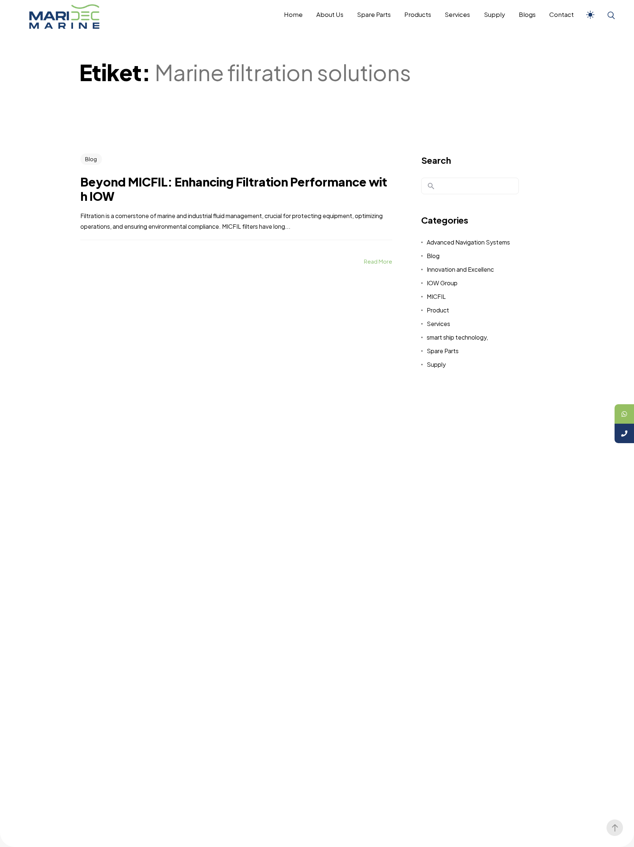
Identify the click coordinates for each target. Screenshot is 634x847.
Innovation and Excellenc (460, 269)
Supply (436, 364)
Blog (91, 159)
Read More (378, 261)
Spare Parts (443, 351)
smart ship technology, (457, 337)
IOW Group (442, 283)
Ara (431, 186)
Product (438, 310)
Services (438, 323)
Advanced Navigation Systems (468, 242)
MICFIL (436, 296)
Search (436, 160)
